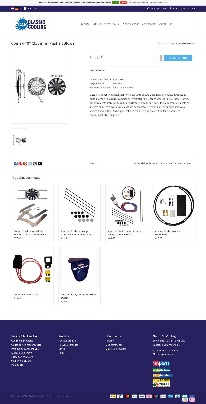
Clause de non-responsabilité (26, 344)
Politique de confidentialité (25, 348)
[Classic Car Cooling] (34, 24)
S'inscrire (110, 340)
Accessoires (149, 24)
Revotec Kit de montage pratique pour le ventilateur (77, 233)
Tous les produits (67, 340)
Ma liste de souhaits (115, 348)
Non (124, 3)
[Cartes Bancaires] (184, 396)
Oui (115, 3)
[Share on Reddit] (30, 163)
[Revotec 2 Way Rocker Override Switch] (79, 269)
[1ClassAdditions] (174, 376)
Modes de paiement (21, 352)
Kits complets (101, 24)
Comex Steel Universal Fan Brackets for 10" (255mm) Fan (30, 233)
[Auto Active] (174, 371)
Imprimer (188, 163)
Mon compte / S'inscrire (184, 8)
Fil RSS (61, 352)
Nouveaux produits (68, 344)
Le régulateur (130, 24)
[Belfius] (162, 396)
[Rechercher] (171, 24)
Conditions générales (22, 340)
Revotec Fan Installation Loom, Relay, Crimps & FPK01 (125, 233)
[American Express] (170, 396)
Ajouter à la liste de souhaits (146, 163)
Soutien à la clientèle (22, 360)
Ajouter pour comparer (172, 163)
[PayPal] (119, 396)
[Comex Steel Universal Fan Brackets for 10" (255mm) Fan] (32, 206)
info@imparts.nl (165, 354)
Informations (97, 70)
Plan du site (17, 364)
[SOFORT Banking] (148, 396)
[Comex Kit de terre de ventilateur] (174, 206)
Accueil (85, 24)
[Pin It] (25, 163)
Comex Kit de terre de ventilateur (167, 233)
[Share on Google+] (20, 163)
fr (25, 8)
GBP (35, 8)
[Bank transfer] (141, 396)
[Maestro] (155, 396)
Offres (61, 348)
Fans (116, 24)
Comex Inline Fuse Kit (26, 294)
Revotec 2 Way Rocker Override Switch (78, 296)
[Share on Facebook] (16, 163)
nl (12, 8)
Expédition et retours (22, 356)
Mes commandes (114, 344)
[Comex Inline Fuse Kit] (32, 269)
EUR (30, 8)
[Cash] (184, 399)
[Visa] (134, 396)
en (21, 8)
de (16, 8)
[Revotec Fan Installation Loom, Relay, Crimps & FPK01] (126, 206)
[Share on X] (40, 163)
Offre (162, 24)
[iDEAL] (112, 396)
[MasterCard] (127, 396)
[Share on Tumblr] (35, 163)
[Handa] (174, 380)
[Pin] (191, 396)
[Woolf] (174, 384)
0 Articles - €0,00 (158, 8)
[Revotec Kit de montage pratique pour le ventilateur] (79, 206)
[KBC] (177, 396)
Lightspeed (63, 396)
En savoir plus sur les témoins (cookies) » (148, 3)
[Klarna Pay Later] (191, 399)
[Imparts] (174, 364)
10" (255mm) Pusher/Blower (181, 43)
